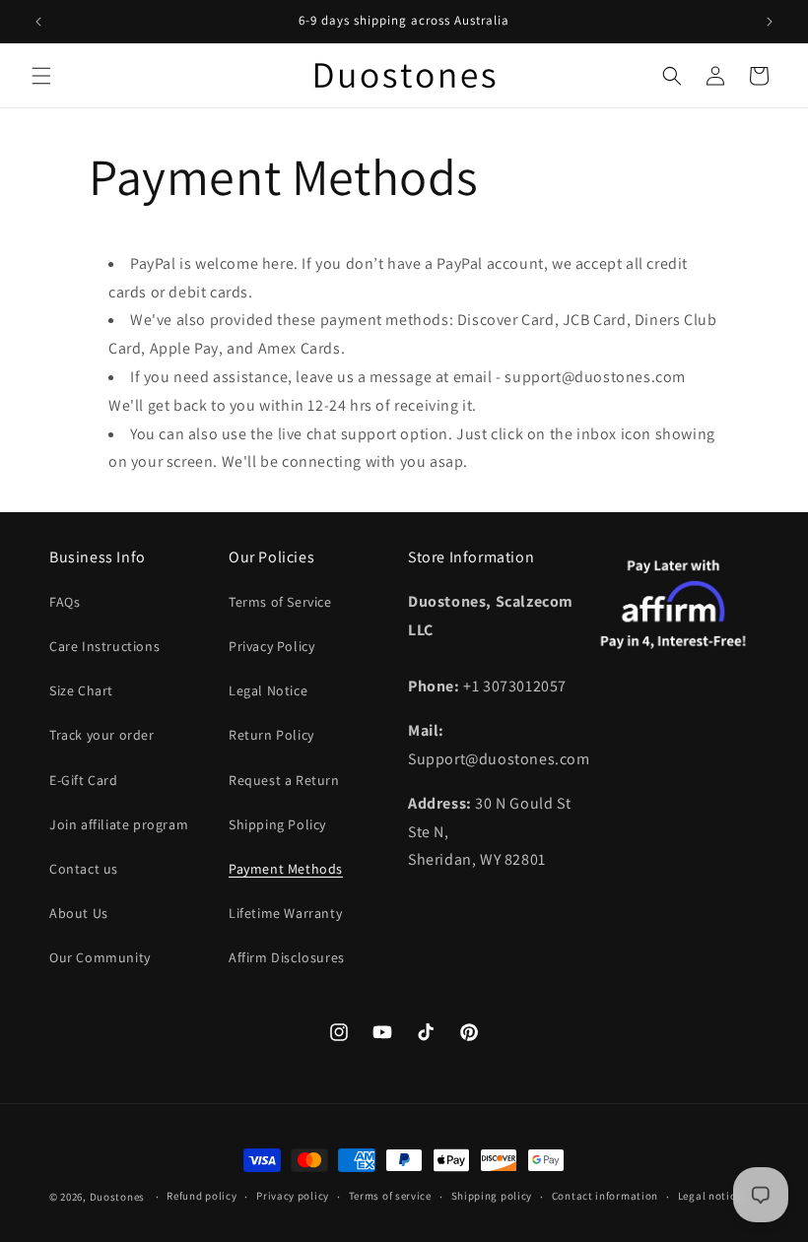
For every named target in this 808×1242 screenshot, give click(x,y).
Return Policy (271, 735)
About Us (78, 913)
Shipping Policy (277, 824)
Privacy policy (292, 1196)
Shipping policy (492, 1196)
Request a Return (284, 780)
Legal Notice (268, 690)
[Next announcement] (769, 21)
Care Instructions (104, 646)
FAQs (64, 602)
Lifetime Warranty (285, 913)
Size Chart (81, 690)
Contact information (605, 1196)
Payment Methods (286, 869)
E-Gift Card (83, 780)
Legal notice (709, 1196)
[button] (41, 76)
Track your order (102, 735)
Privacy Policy (271, 646)
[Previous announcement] (38, 21)
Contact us (83, 869)
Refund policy (201, 1196)
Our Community (100, 957)
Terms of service (390, 1196)
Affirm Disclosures (287, 957)
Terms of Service (280, 602)
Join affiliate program (118, 824)
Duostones (117, 1197)
